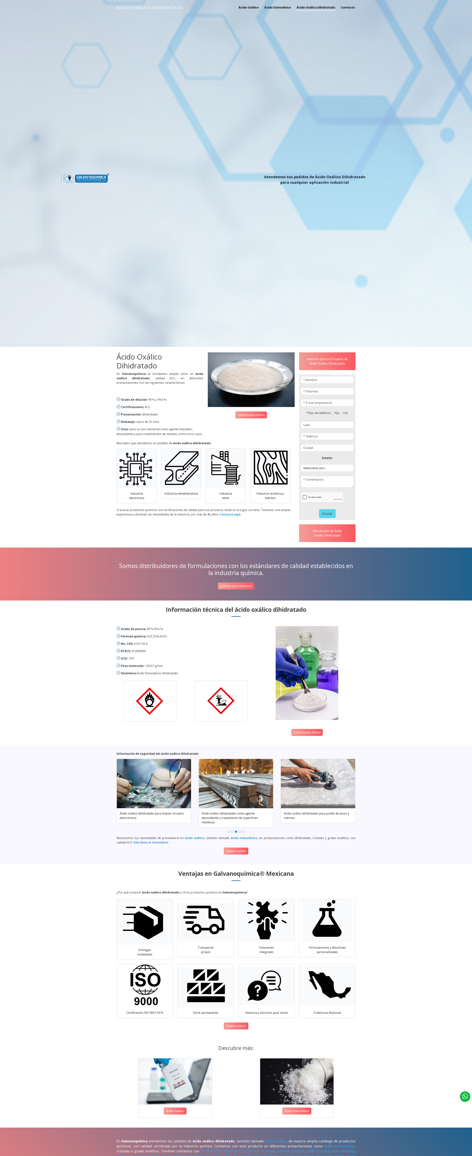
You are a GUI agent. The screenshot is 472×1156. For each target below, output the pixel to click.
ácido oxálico (194, 838)
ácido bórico (211, 1151)
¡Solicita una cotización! (236, 586)
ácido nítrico (234, 1151)
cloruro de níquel (261, 1151)
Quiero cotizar (236, 851)
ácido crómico (318, 1151)
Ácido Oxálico (248, 7)
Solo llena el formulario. (151, 842)
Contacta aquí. (230, 514)
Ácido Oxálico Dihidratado (150, 7)
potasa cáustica (291, 1151)
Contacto (348, 7)
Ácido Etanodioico (277, 7)
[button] (229, 832)
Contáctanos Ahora (251, 415)
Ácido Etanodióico (297, 1111)
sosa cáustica (343, 1151)
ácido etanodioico (244, 838)
